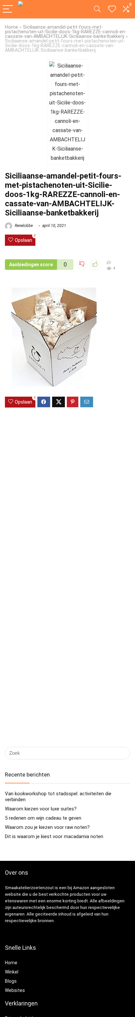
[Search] (97, 9)
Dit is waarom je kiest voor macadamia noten (54, 836)
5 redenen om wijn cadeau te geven (43, 818)
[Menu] (8, 9)
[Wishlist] (112, 9)
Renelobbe (23, 225)
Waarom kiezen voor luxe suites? (41, 809)
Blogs (11, 981)
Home (11, 27)
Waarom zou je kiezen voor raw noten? (47, 827)
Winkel (11, 972)
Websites (15, 990)
